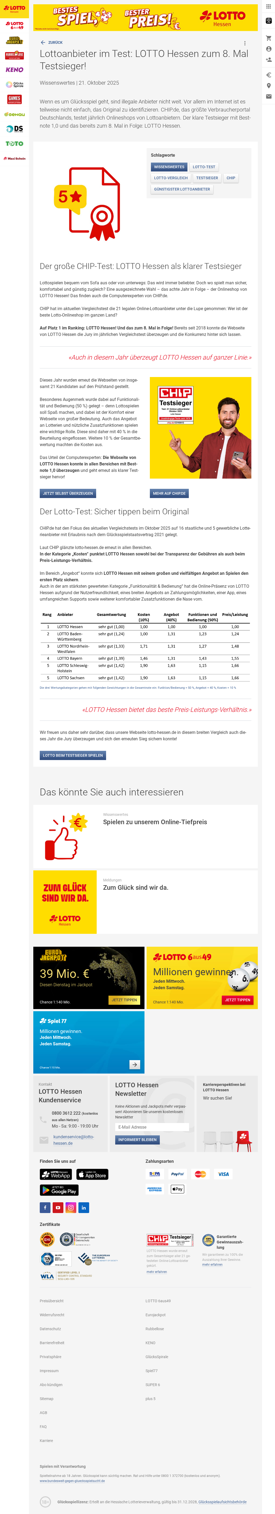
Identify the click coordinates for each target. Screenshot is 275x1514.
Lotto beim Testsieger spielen (73, 755)
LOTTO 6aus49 (158, 1301)
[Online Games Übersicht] (14, 99)
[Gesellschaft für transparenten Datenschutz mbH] (79, 1239)
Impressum (49, 1371)
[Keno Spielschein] (14, 70)
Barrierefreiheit (52, 1343)
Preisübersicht (52, 1301)
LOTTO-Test (204, 167)
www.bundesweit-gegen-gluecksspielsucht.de (72, 1481)
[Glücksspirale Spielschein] (14, 84)
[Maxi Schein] (14, 158)
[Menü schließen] (268, 6)
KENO (150, 1343)
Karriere (46, 1440)
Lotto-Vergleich (171, 178)
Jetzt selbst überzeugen (68, 493)
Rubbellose (155, 1329)
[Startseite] (14, 9)
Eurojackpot (156, 1315)
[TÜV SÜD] (56, 1258)
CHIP (231, 178)
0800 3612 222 (67, 1113)
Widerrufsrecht (52, 1315)
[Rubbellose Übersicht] (14, 55)
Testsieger (207, 178)
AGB (43, 1413)
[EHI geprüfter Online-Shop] (47, 1239)
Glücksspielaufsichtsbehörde (222, 1502)
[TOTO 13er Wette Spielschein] (14, 144)
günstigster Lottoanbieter (182, 189)
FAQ (43, 1427)
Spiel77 (152, 1371)
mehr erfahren (157, 1272)
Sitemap (46, 1399)
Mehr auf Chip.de (169, 493)
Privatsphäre (50, 1357)
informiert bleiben (137, 1140)
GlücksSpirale (157, 1357)
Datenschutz (50, 1329)
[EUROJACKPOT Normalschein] (14, 40)
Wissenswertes (169, 167)
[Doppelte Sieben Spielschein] (14, 129)
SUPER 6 (153, 1385)
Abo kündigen (51, 1385)
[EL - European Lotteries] (97, 1258)
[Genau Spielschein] (14, 114)
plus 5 (150, 1399)
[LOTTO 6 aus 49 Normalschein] (14, 25)
